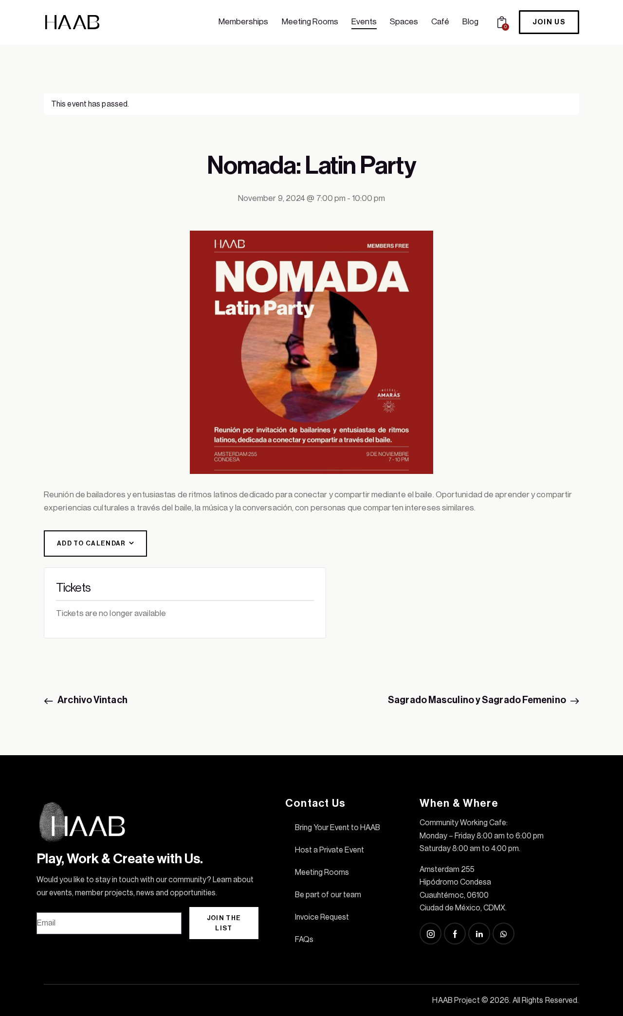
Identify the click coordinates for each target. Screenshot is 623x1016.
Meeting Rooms (322, 872)
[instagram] (430, 933)
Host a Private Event (329, 850)
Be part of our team (328, 895)
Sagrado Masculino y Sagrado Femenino (478, 700)
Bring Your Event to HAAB (337, 828)
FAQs (304, 939)
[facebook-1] (455, 933)
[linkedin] (479, 933)
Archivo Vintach (92, 700)
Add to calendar (91, 543)
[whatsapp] (503, 933)
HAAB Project (455, 1000)
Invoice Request (322, 917)
